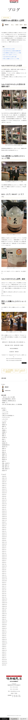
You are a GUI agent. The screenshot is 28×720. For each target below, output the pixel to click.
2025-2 (3, 507)
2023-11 (3, 534)
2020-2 (3, 617)
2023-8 (3, 540)
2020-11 (3, 600)
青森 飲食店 (5, 468)
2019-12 (3, 620)
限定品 (3, 459)
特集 (3, 441)
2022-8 (3, 562)
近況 (3, 450)
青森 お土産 (5, 463)
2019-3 (3, 637)
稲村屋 (17, 24)
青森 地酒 (4, 465)
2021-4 (3, 591)
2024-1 (3, 531)
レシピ (3, 421)
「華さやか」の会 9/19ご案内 (8, 397)
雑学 (3, 461)
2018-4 (3, 653)
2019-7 (3, 630)
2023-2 (3, 551)
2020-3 (3, 615)
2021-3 (3, 593)
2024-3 (3, 527)
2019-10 (3, 624)
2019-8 (3, 628)
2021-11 (3, 578)
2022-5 (3, 567)
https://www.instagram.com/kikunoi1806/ (14, 360)
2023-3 (3, 549)
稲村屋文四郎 (5, 444)
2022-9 (3, 560)
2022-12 (3, 555)
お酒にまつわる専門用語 (7, 415)
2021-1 (3, 597)
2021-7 (3, 586)
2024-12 (3, 511)
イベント (4, 411)
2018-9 (3, 644)
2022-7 (3, 564)
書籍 (3, 435)
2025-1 (3, 509)
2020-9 (3, 604)
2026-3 (3, 485)
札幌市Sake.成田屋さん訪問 (13, 20)
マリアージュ (5, 417)
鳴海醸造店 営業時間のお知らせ (9, 400)
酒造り (3, 455)
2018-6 (3, 650)
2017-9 (3, 664)
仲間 (3, 422)
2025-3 (3, 505)
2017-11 (3, 661)
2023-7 (3, 542)
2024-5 (3, 523)
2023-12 (3, 533)
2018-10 (3, 642)
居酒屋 (3, 430)
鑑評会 (3, 457)
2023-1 (3, 553)
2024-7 (3, 520)
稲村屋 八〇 (5, 402)
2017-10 (3, 663)
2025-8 (3, 496)
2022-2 (3, 573)
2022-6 (3, 566)
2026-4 (3, 483)
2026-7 (3, 478)
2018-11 (3, 641)
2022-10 (3, 558)
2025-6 (3, 500)
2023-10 (3, 536)
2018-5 (3, 652)
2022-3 (3, 571)
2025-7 (3, 498)
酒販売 (25, 24)
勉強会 (3, 424)
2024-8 (3, 518)
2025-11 (3, 490)
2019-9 (3, 626)
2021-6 (3, 588)
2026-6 (3, 479)
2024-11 (3, 512)
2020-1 (3, 619)
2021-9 (3, 582)
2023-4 (3, 547)
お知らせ (4, 413)
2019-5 (3, 633)
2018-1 (3, 657)
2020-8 (3, 606)
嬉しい (12, 24)
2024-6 (3, 522)
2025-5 (3, 501)
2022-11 (3, 556)
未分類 (3, 437)
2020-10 (3, 602)
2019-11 (3, 622)
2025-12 (3, 489)
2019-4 (3, 635)
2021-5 (3, 589)
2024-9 (3, 516)
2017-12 (3, 659)
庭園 (3, 433)
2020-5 (3, 611)
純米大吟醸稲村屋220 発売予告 (8, 398)
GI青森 (3, 410)
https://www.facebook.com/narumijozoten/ (14, 358)
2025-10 (3, 492)
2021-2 (3, 595)
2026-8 (3, 476)
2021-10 (3, 580)
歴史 (3, 439)
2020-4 (3, 613)
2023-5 (3, 545)
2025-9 (3, 494)
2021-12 (3, 577)
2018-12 (3, 639)
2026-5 (3, 481)
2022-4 (3, 569)
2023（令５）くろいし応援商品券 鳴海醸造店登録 (20, 371)
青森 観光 (4, 466)
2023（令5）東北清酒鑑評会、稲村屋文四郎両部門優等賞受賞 (8, 371)
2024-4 (3, 525)
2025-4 (3, 503)
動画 (3, 426)
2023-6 (3, 544)
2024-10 (3, 514)
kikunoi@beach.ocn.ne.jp (15, 691)
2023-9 (3, 538)
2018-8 (3, 646)
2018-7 (3, 648)
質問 (3, 448)
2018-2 (3, 655)
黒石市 (3, 470)
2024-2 (3, 529)
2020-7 (3, 608)
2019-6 (3, 631)
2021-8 (3, 584)
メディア (4, 419)
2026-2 (3, 487)
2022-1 (3, 575)
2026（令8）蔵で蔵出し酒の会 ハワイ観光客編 (12, 404)
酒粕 (3, 452)
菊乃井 (21, 24)
